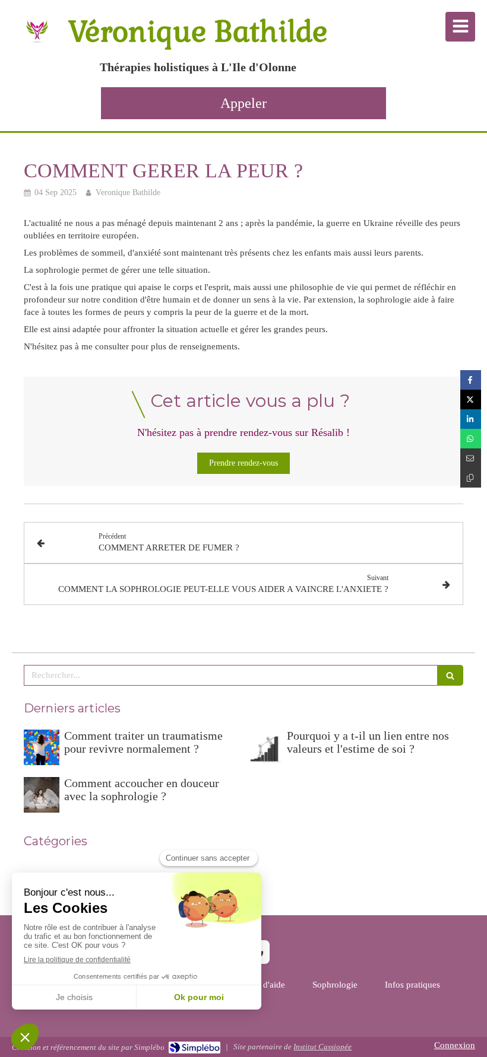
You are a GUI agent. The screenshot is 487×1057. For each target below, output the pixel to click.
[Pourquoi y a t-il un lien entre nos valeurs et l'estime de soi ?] (264, 747)
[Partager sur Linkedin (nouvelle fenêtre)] (470, 419)
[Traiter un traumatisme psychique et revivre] (41, 747)
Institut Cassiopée (322, 1046)
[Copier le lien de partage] (470, 478)
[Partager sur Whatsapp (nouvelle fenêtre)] (470, 438)
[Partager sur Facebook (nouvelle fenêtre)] (470, 380)
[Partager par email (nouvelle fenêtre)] (470, 458)
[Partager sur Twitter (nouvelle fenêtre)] (470, 399)
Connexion (454, 1045)
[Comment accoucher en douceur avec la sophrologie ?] (41, 795)
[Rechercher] (450, 675)
